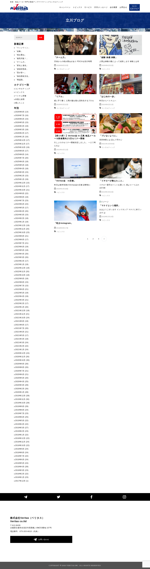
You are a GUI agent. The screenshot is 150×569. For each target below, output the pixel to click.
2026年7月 (21, 115)
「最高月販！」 (21, 58)
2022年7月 (21, 286)
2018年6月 (21, 459)
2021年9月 (21, 321)
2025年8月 (21, 154)
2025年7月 (21, 158)
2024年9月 (21, 193)
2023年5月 (21, 250)
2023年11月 (22, 229)
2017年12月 (21, 481)
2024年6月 (21, 204)
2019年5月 (21, 420)
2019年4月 (21, 424)
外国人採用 (19, 99)
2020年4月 (21, 381)
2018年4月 (21, 467)
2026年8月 (21, 112)
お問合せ (123, 7)
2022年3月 (21, 300)
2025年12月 (22, 140)
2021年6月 (21, 332)
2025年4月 (21, 168)
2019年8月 (21, 410)
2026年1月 (21, 137)
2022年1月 (21, 307)
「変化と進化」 (21, 65)
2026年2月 (21, 133)
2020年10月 (22, 360)
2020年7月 (21, 371)
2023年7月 (21, 243)
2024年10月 (22, 190)
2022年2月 (21, 303)
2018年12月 (22, 438)
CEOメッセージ (101, 7)
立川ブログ (134, 7)
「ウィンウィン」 (22, 48)
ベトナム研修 (20, 96)
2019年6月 (21, 417)
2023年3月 (21, 257)
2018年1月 (21, 477)
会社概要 (113, 7)
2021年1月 (21, 349)
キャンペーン (64, 7)
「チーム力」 (20, 62)
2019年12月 (22, 396)
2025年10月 (22, 147)
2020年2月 (21, 389)
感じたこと (19, 103)
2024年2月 (21, 218)
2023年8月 (21, 239)
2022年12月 (22, 268)
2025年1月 (21, 179)
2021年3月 (21, 342)
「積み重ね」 (20, 55)
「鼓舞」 (19, 51)
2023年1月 (21, 264)
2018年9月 (21, 449)
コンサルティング (22, 89)
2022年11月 (22, 271)
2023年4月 (21, 254)
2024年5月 (21, 208)
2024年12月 (22, 183)
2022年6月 (21, 289)
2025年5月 (21, 165)
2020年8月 (21, 367)
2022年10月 (22, 275)
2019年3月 (21, 428)
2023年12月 (22, 225)
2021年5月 (21, 335)
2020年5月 (21, 378)
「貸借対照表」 (21, 69)
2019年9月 (21, 406)
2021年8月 (21, 325)
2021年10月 (22, 318)
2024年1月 (21, 222)
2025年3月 (21, 172)
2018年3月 (21, 470)
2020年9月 (21, 364)
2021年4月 (21, 339)
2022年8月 (21, 282)
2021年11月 (22, 314)
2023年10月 (22, 232)
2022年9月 (21, 278)
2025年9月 (21, 151)
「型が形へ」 (20, 73)
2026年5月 (21, 122)
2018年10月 (22, 445)
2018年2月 (21, 474)
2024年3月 (21, 215)
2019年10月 (22, 403)
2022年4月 (21, 296)
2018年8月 (21, 452)
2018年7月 (21, 456)
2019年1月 (21, 435)
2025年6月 (21, 161)
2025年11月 (22, 144)
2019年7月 (21, 413)
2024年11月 (22, 186)
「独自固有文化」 (22, 76)
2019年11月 (22, 399)
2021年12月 (22, 310)
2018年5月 (21, 463)
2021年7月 (21, 328)
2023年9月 (21, 236)
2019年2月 (21, 431)
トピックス (77, 7)
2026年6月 (21, 119)
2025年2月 (21, 176)
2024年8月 (21, 197)
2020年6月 (21, 374)
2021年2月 (21, 346)
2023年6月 (21, 247)
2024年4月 (21, 211)
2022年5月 (21, 293)
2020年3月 (21, 385)
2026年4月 (21, 126)
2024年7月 (21, 200)
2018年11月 (22, 442)
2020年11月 (22, 357)
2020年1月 (21, 392)
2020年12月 (22, 353)
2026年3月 (21, 129)
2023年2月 (21, 261)
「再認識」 (19, 80)
